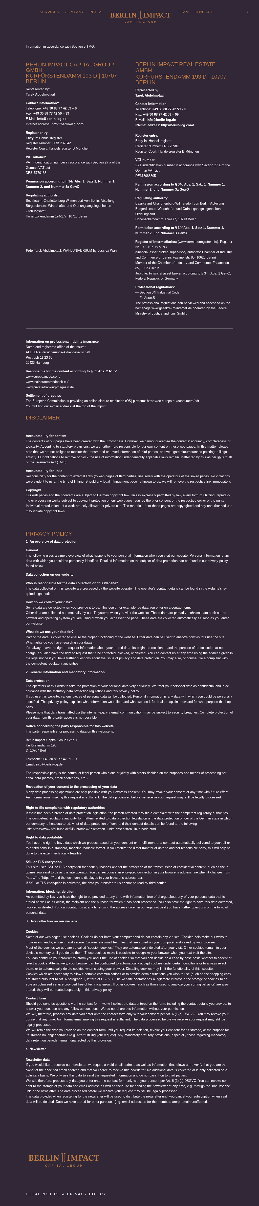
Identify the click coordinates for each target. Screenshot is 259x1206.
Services (49, 12)
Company (74, 12)
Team (183, 12)
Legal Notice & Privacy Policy (66, 1194)
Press (96, 12)
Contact (204, 12)
